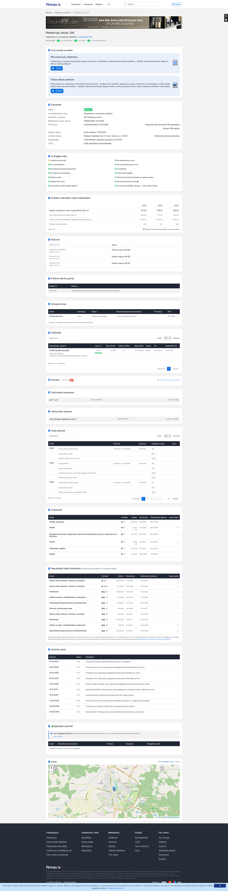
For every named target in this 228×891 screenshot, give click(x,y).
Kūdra (114, 245)
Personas (112, 842)
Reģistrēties (87, 850)
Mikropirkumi (87, 846)
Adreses (111, 846)
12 (168, 499)
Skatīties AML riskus (57, 181)
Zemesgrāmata (141, 837)
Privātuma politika (70, 882)
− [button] (51, 771)
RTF (105, 581)
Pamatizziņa (51, 837)
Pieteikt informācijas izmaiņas (169, 380)
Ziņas (137, 850)
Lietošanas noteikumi (53, 882)
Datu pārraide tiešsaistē (56, 842)
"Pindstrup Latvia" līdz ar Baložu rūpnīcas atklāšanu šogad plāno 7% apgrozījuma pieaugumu (118, 701)
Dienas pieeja (87, 842)
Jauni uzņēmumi (142, 846)
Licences (162, 846)
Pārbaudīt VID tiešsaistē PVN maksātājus (162, 125)
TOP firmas (113, 854)
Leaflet (158, 817)
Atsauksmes (164, 854)
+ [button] (51, 767)
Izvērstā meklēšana (116, 850)
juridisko (165, 762)
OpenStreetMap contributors (171, 817)
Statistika (162, 842)
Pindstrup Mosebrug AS (59, 350)
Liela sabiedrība (85, 37)
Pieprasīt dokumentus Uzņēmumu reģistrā (156, 639)
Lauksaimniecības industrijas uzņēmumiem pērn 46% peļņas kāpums (110, 695)
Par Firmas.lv (164, 837)
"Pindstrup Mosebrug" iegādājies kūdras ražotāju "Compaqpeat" (108, 662)
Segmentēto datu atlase (56, 846)
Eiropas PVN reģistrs (171, 128)
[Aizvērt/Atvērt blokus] (226, 16)
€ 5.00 (58, 68)
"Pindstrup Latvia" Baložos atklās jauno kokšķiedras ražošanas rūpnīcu (110, 706)
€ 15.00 (59, 91)
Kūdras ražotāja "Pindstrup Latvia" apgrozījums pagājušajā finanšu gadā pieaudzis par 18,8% (118, 684)
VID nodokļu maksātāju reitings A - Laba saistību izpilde (137, 186)
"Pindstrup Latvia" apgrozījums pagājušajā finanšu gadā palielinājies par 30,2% (113, 673)
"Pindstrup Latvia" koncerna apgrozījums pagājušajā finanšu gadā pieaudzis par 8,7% (115, 667)
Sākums (49, 13)
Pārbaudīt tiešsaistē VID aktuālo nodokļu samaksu (134, 177)
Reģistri (99, 4)
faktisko (172, 762)
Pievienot (76, 748)
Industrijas (88, 4)
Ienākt (177, 4)
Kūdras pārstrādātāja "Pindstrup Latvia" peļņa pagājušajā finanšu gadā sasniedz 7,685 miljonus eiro (120, 689)
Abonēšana (86, 837)
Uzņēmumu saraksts (62, 13)
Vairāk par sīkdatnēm (116, 888)
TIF (107, 592)
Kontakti (162, 859)
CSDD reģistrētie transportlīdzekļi (98, 143)
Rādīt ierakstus (168, 338)
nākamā (175, 499)
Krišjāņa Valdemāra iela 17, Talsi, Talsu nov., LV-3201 (105, 136)
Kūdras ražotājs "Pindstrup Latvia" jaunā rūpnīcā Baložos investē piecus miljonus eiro (115, 712)
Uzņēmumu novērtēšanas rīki (59, 850)
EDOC (106, 586)
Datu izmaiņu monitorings (57, 854)
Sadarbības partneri (167, 850)
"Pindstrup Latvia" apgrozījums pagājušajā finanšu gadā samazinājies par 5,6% (113, 678)
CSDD (137, 842)
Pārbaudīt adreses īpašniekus (167, 136)
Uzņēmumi (76, 4)
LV (109, 4)
